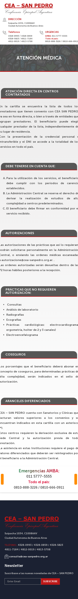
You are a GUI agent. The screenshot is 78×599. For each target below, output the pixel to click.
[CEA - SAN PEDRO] (29, 9)
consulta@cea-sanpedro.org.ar (28, 556)
